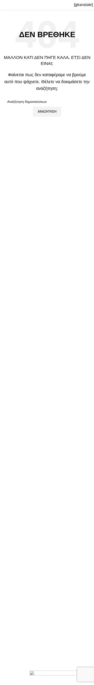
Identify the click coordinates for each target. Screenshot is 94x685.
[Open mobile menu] (5, 5)
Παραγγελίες (14, 636)
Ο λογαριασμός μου (20, 618)
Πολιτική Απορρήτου (21, 562)
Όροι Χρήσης (15, 571)
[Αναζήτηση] (71, 5)
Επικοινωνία (14, 598)
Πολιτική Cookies (18, 554)
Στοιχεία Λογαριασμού (22, 628)
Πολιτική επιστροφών (22, 580)
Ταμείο (9, 646)
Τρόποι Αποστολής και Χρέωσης (32, 589)
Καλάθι (10, 654)
